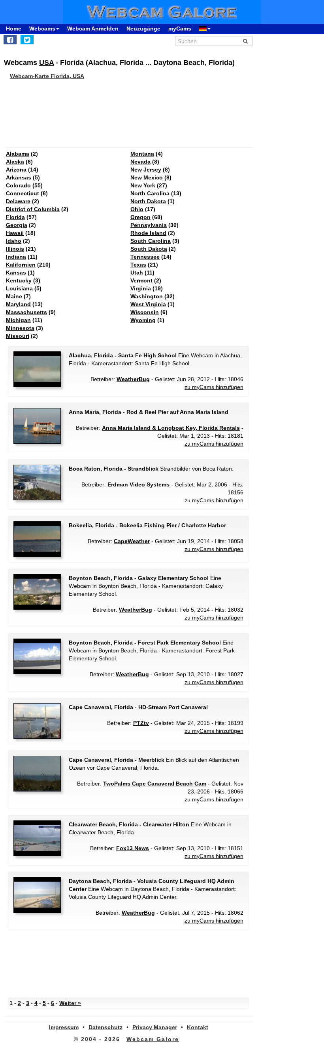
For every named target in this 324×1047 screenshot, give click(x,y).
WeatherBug (133, 379)
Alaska (15, 161)
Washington (146, 296)
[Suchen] (245, 41)
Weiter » (70, 1003)
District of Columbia (33, 209)
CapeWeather (132, 541)
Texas (138, 264)
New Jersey (145, 169)
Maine (14, 296)
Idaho (13, 241)
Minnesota (20, 328)
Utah (136, 272)
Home (13, 28)
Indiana (16, 257)
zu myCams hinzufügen (214, 387)
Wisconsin (144, 312)
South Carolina (150, 241)
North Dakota (148, 201)
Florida (15, 217)
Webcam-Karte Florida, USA (47, 76)
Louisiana (19, 288)
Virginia (140, 288)
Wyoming (143, 320)
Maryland (18, 304)
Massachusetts (26, 312)
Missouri (17, 336)
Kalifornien (21, 264)
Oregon (140, 217)
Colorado (18, 185)
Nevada (140, 161)
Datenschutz (105, 1027)
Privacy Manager (154, 1027)
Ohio (136, 209)
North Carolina (150, 193)
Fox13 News (132, 848)
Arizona (16, 169)
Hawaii (15, 233)
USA (46, 63)
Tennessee (145, 257)
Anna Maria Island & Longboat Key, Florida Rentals (171, 428)
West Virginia (148, 304)
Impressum (64, 1027)
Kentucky (19, 280)
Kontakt (197, 1027)
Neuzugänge (143, 28)
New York (142, 185)
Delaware (18, 201)
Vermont (141, 280)
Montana (142, 154)
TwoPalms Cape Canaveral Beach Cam (154, 783)
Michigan (18, 320)
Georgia (16, 225)
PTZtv (141, 723)
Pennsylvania (148, 225)
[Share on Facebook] (10, 39)
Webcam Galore (152, 1039)
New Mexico (146, 177)
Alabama (17, 154)
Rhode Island (148, 233)
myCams (179, 28)
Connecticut (22, 193)
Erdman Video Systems (138, 484)
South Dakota (148, 249)
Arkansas (18, 177)
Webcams (42, 28)
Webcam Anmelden (93, 28)
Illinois (15, 249)
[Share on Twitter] (27, 39)
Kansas (16, 272)
